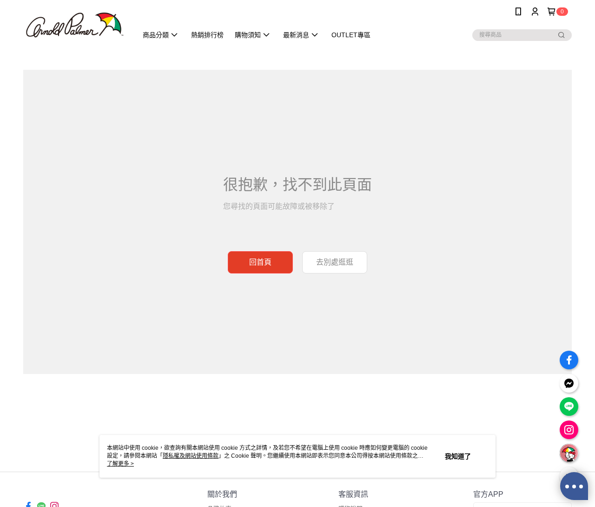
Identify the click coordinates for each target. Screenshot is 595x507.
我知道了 (458, 456)
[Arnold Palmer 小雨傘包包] (74, 24)
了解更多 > (120, 463)
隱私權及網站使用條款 (190, 456)
